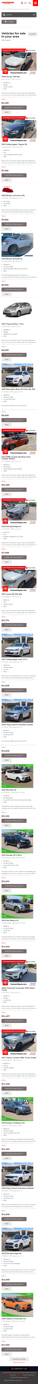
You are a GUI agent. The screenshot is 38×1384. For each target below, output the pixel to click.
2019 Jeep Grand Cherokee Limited (17, 1188)
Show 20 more (19, 1359)
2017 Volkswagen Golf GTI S (14, 659)
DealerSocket (19, 1375)
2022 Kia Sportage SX (11, 1253)
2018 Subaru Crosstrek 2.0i (14, 1319)
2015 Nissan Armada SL (12, 259)
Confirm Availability (14, 107)
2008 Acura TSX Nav (11, 77)
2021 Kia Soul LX (9, 790)
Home (4, 9)
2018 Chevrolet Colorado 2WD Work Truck (18, 989)
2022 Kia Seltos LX (10, 920)
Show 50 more (19, 1362)
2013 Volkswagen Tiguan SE (14, 144)
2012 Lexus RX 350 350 (12, 594)
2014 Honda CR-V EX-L (12, 855)
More (4, 99)
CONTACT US (20, 1369)
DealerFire (6, 1375)
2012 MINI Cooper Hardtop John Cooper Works (16, 458)
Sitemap (31, 1380)
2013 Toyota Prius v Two (13, 324)
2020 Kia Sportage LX (11, 526)
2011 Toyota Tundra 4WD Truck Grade (19, 1058)
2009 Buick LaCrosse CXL (13, 195)
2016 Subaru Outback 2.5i (13, 1123)
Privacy (26, 1380)
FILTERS (10, 22)
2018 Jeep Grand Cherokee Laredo (17, 725)
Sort (34, 34)
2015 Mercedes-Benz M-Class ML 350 (18, 389)
